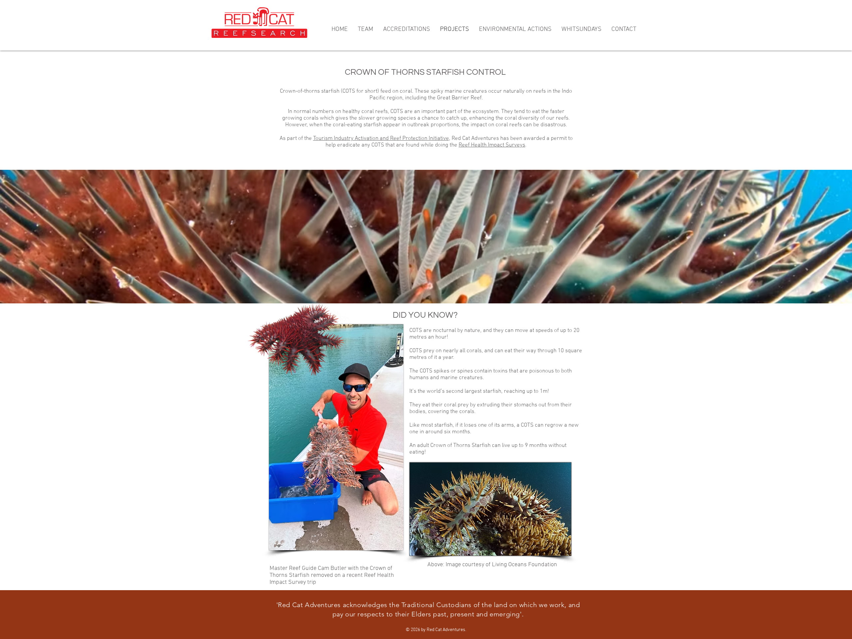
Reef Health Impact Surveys (492, 145)
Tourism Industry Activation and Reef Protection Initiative (381, 138)
